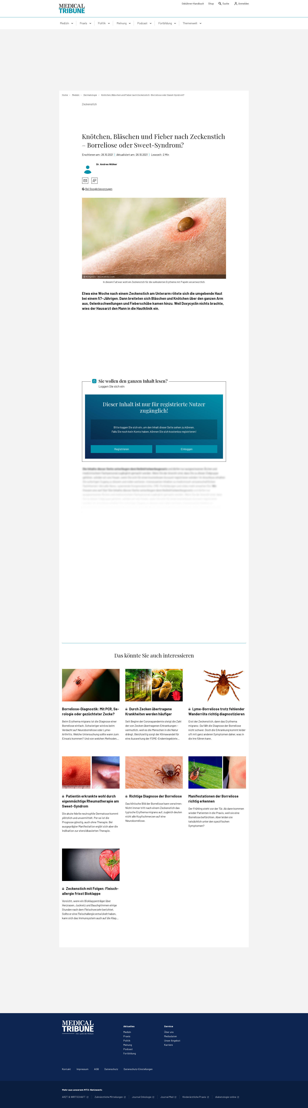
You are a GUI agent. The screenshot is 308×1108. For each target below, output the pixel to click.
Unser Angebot (172, 1040)
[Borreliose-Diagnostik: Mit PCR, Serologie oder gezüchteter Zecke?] (91, 685)
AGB (96, 1069)
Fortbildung (129, 1053)
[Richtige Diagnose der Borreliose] (154, 772)
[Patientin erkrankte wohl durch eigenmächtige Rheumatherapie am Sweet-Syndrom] (91, 772)
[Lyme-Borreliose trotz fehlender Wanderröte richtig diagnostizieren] (217, 685)
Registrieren (121, 449)
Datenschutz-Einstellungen (138, 1069)
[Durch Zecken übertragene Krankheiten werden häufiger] (154, 685)
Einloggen (186, 449)
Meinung (127, 1044)
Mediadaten (170, 1036)
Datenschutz (111, 1069)
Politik (126, 1040)
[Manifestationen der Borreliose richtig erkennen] (217, 772)
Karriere (168, 1044)
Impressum (82, 1069)
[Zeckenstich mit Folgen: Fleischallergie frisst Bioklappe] (91, 865)
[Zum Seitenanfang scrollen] (301, 1101)
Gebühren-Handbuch (193, 3)
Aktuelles (129, 1026)
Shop (211, 3)
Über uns (169, 1031)
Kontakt (66, 1069)
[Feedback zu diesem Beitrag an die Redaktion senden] (94, 181)
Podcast (128, 1049)
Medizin (127, 1031)
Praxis (126, 1036)
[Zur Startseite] (72, 8)
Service (168, 1026)
